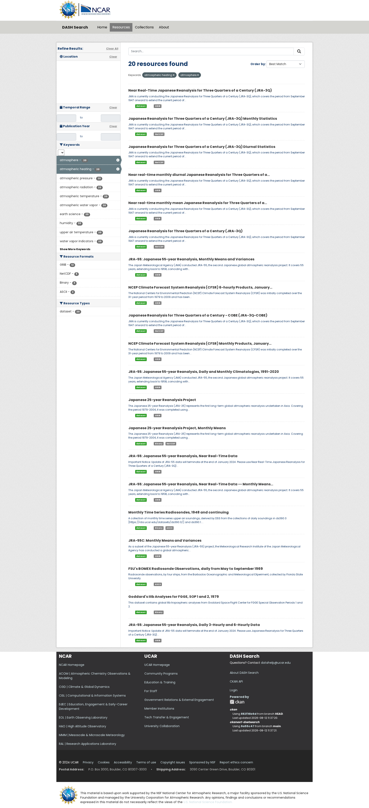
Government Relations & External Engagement (179, 700)
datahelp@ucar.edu (276, 663)
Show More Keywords (75, 249)
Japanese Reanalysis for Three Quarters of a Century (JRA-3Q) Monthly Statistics (202, 118)
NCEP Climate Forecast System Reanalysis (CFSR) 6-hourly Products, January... (200, 287)
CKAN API (236, 681)
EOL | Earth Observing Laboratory (83, 717)
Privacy (88, 762)
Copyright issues (172, 762)
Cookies (104, 762)
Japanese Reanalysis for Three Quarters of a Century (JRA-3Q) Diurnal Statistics (201, 146)
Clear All (112, 48)
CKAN (237, 702)
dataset (141, 106)
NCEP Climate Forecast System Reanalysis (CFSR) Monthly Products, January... (199, 343)
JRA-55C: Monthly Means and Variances (164, 540)
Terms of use (146, 762)
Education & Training (159, 682)
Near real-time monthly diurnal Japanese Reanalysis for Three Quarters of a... (199, 174)
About (164, 27)
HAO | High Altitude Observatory (82, 726)
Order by (257, 64)
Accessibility (123, 762)
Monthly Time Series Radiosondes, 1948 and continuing (178, 512)
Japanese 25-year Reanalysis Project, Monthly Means (177, 428)
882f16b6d (248, 714)
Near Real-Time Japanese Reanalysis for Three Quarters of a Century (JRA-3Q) (200, 90)
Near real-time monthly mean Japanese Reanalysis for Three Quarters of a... (197, 202)
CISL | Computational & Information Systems (92, 695)
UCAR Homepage (157, 665)
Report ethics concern (236, 762)
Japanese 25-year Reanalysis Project (162, 399)
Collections (144, 27)
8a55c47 (247, 726)
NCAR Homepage (71, 665)
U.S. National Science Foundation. (208, 802)
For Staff (150, 691)
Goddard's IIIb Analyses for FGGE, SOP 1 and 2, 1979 (173, 596)
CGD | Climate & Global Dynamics (84, 687)
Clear (113, 56)
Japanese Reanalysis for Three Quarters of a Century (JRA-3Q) (185, 231)
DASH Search (75, 27)
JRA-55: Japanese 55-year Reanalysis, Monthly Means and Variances (191, 259)
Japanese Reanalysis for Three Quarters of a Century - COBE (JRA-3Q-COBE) (197, 315)
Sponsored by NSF (202, 762)
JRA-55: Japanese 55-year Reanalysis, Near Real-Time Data (182, 456)
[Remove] (173, 75)
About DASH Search (244, 673)
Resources (121, 27)
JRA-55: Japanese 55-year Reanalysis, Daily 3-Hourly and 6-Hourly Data (194, 624)
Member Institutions (159, 708)
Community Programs (161, 673)
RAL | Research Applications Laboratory (87, 744)
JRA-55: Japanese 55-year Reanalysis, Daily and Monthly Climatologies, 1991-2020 (203, 371)
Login (233, 690)
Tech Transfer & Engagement (166, 717)
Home (102, 27)
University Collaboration (162, 726)
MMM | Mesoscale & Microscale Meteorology (92, 735)
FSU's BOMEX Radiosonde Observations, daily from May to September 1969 (195, 568)
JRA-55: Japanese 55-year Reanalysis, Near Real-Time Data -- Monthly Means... (200, 484)
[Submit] (299, 51)
